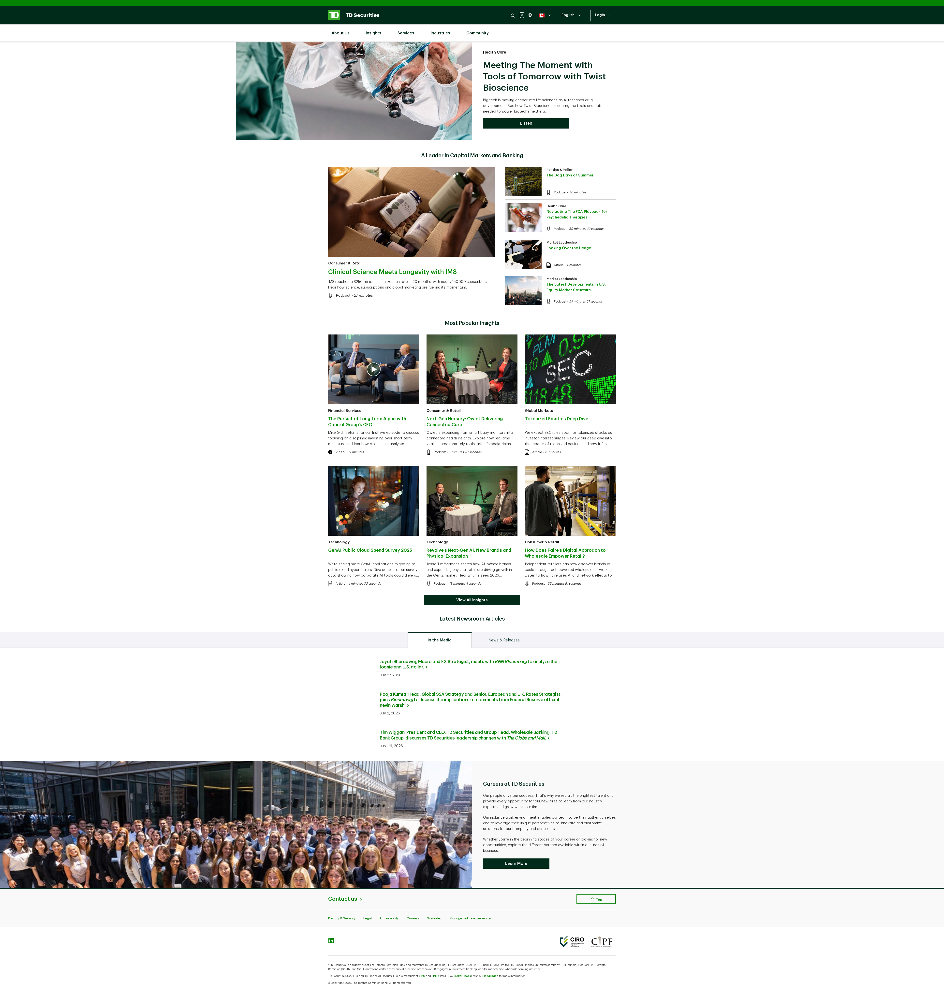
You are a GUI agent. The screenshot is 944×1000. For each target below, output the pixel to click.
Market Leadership (561, 242)
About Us (341, 33)
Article (559, 265)
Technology (339, 542)
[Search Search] (513, 15)
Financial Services (344, 411)
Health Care (494, 52)
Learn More (516, 864)
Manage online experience (470, 918)
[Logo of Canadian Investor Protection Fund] (601, 941)
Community (477, 33)
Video (340, 452)
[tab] (440, 640)
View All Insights (472, 600)
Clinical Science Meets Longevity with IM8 (392, 272)
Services (406, 33)
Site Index (434, 918)
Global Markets (539, 411)
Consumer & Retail (345, 263)
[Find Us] (529, 15)
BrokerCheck (462, 976)
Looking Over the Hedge (568, 248)
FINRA (436, 976)
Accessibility (389, 918)
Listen (526, 123)
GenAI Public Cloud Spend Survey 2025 (370, 550)
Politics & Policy (559, 169)
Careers (413, 918)
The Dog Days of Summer (569, 175)
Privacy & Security (341, 918)
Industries (440, 33)
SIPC (422, 976)
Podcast (343, 295)
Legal (367, 918)
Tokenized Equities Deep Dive (556, 419)
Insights (373, 33)
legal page (491, 976)
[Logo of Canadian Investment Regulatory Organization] (572, 941)
